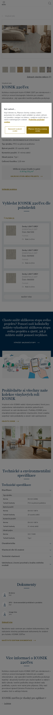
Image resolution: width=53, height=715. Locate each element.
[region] (26, 120)
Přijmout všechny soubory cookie (37, 130)
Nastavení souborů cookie (15, 130)
